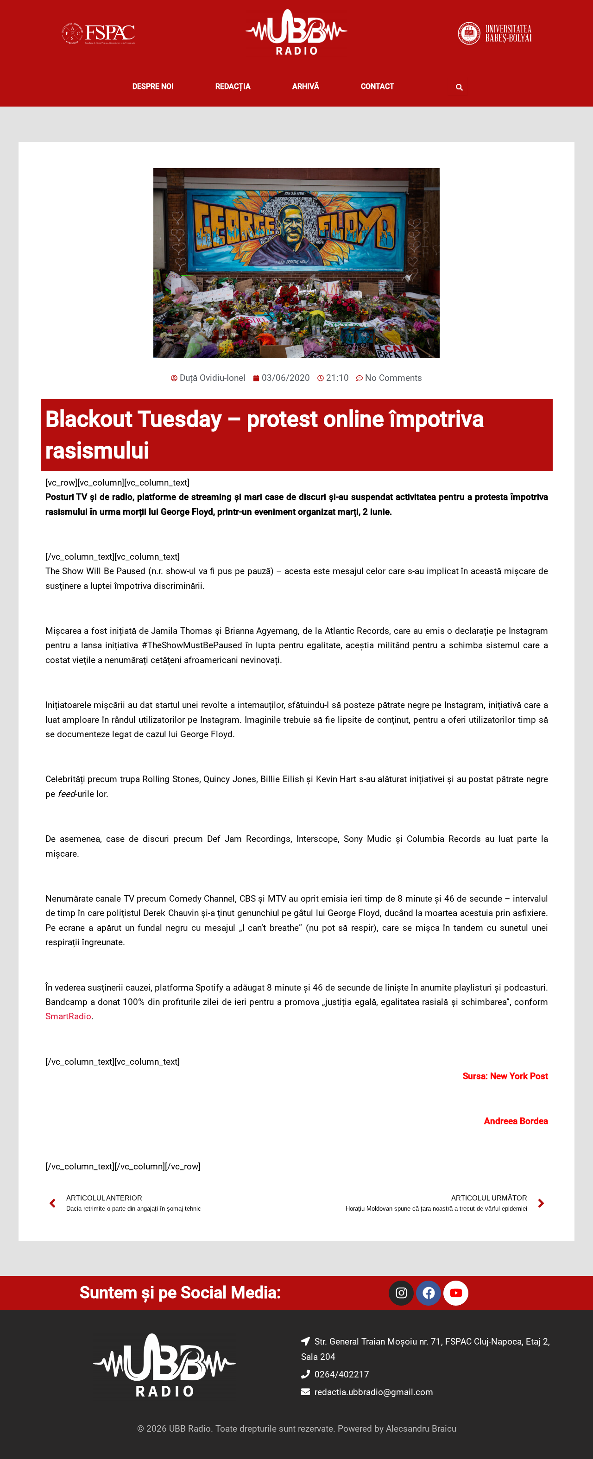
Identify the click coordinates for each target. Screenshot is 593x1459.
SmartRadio (68, 1016)
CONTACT (377, 86)
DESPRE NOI (153, 86)
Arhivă (305, 86)
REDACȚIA (233, 86)
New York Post (519, 1076)
